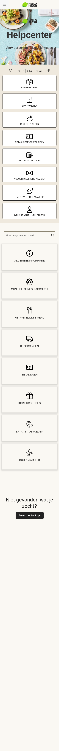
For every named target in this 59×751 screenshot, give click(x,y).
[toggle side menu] (4, 4)
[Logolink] (29, 22)
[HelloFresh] (29, 4)
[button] (53, 235)
